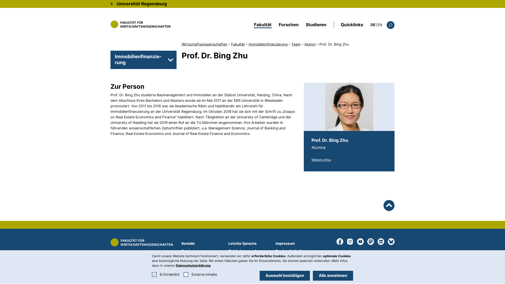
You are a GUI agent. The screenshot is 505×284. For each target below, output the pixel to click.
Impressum (285, 243)
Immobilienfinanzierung (268, 44)
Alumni (310, 44)
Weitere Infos (321, 160)
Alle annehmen (333, 275)
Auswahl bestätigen (285, 275)
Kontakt (188, 243)
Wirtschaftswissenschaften (204, 44)
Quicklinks (352, 24)
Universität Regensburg (142, 3)
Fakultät (263, 24)
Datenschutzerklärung (193, 265)
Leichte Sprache (242, 243)
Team (296, 44)
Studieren (316, 24)
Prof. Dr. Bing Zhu (334, 44)
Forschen (289, 24)
